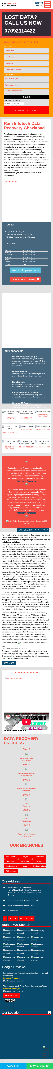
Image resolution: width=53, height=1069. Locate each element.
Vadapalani (11, 857)
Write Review (25, 530)
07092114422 (20, 31)
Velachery (25, 861)
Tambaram (39, 857)
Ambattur (11, 861)
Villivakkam (11, 871)
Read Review (41, 530)
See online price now (25, 110)
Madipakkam (11, 866)
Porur (39, 861)
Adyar (25, 857)
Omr (25, 866)
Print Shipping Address (27, 270)
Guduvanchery (39, 866)
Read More (8, 663)
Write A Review (11, 995)
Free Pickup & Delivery (24, 279)
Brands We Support (16, 924)
